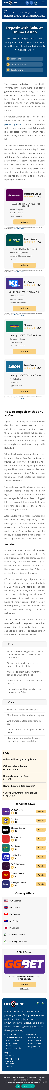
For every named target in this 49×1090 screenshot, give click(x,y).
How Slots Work (12, 1040)
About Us (10, 1055)
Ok (18, 1086)
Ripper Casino (30, 239)
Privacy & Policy (12, 1058)
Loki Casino (16, 855)
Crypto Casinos (34, 1037)
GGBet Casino (17, 810)
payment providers (13, 124)
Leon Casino (30, 365)
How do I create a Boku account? (19, 786)
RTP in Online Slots (14, 1048)
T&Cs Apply (24, 989)
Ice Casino (29, 282)
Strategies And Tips (14, 1037)
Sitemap (9, 1066)
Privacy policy (28, 1086)
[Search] (27, 3)
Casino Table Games (11, 1044)
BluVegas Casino (18, 882)
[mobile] (43, 3)
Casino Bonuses (35, 1040)
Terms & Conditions (10, 1062)
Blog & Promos (34, 1046)
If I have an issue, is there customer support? (15, 767)
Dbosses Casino (18, 828)
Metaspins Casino (32, 193)
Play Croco (15, 846)
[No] (46, 1082)
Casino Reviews (34, 1043)
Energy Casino (17, 873)
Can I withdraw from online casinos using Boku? (20, 794)
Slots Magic (16, 837)
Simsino (28, 325)
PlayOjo (14, 819)
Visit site (24, 222)
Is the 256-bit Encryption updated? (19, 759)
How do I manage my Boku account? (16, 777)
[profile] (36, 3)
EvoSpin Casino (17, 864)
